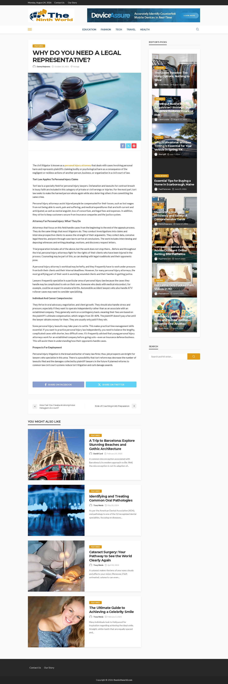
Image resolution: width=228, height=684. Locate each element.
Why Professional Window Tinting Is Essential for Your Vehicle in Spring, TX (173, 146)
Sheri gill (162, 154)
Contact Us (59, 2)
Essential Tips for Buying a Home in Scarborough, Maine (174, 182)
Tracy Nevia (98, 505)
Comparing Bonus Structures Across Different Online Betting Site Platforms (174, 250)
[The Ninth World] (51, 15)
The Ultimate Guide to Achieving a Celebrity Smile (111, 610)
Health (145, 29)
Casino (159, 242)
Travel (131, 29)
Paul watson (164, 293)
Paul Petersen (165, 189)
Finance (159, 99)
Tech (119, 29)
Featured (38, 46)
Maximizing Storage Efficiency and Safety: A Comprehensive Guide (170, 215)
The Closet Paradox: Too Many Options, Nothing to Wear (172, 76)
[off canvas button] (30, 29)
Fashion (106, 29)
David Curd (98, 453)
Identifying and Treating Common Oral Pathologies (110, 498)
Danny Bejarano (43, 66)
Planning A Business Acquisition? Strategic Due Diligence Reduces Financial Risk (173, 109)
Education (89, 29)
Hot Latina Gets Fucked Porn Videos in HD (174, 287)
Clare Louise (164, 119)
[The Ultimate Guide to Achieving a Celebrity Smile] (56, 621)
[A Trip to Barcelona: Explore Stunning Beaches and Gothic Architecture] (56, 454)
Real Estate (161, 176)
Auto (158, 137)
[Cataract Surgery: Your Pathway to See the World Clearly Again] (56, 566)
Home (158, 207)
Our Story (72, 2)
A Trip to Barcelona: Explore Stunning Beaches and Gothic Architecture (112, 445)
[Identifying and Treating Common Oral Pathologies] (56, 510)
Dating (159, 280)
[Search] (197, 29)
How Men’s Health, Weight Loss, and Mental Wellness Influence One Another (172, 320)
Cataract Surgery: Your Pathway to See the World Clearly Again (110, 556)
